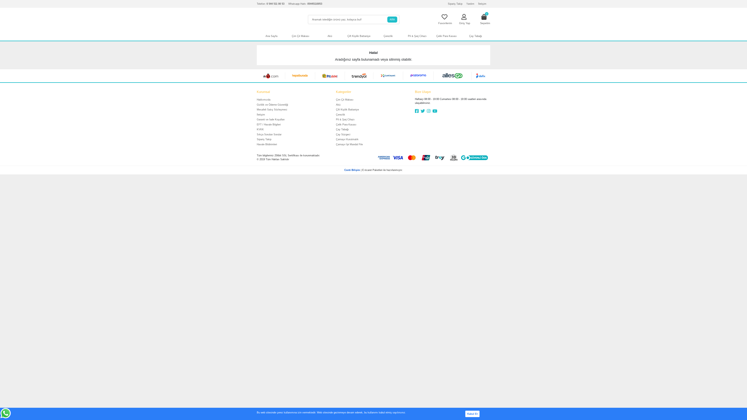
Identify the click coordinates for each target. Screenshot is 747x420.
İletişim (482, 3)
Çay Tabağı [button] (475, 36)
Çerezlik (340, 114)
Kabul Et (472, 413)
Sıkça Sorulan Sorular (269, 134)
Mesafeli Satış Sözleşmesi (272, 109)
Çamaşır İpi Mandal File (349, 144)
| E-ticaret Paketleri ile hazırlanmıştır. (373, 170)
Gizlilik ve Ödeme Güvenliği (272, 104)
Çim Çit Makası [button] (300, 36)
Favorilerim (445, 23)
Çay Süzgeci (343, 134)
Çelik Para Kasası (346, 124)
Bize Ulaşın (423, 92)
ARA (392, 19)
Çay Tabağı (342, 129)
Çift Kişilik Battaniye (347, 109)
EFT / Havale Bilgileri (269, 124)
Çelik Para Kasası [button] (446, 36)
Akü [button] (330, 36)
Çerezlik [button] (388, 36)
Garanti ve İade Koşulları (271, 119)
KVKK (260, 129)
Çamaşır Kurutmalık (347, 139)
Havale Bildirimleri (267, 144)
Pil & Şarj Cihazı (345, 119)
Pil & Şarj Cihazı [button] (417, 36)
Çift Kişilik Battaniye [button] (358, 36)
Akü (338, 104)
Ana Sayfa (271, 36)
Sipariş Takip (455, 3)
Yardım (470, 3)
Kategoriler (343, 92)
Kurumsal (263, 92)
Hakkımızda (263, 99)
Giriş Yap (464, 23)
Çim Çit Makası (344, 99)
